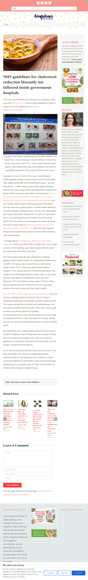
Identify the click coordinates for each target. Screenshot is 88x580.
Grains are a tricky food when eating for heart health (7, 414)
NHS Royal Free (18, 103)
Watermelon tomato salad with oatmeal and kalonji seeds (72, 208)
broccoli (49, 225)
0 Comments (9, 424)
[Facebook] (68, 182)
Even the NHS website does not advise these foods (26, 294)
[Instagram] (63, 182)
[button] (4, 415)
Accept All (78, 573)
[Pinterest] (77, 182)
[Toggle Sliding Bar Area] (86, 2)
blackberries (39, 225)
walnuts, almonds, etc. (23, 228)
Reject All (64, 573)
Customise (50, 573)
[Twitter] (72, 182)
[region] (44, 571)
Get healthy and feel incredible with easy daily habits (23, 413)
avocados (7, 228)
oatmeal (29, 225)
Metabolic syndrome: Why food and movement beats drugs (37, 414)
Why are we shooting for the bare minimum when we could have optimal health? (52, 417)
